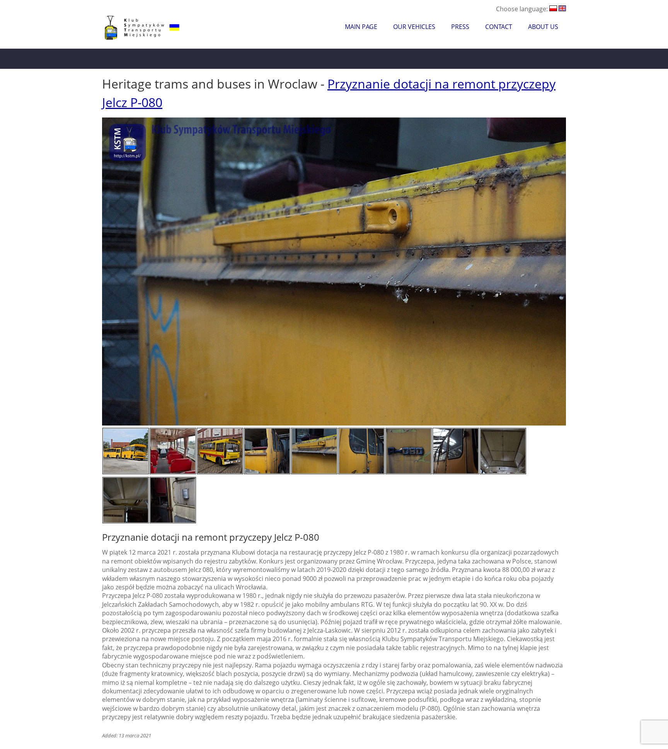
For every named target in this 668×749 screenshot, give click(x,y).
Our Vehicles (414, 26)
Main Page (361, 26)
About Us (543, 26)
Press (460, 26)
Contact (498, 26)
